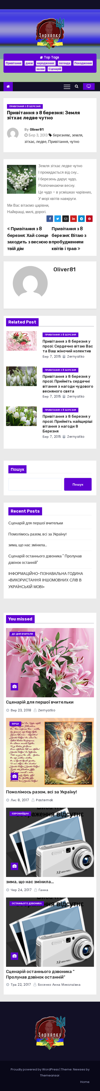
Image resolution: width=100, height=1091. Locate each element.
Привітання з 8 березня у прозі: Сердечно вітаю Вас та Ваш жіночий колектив (68, 346)
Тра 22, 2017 (21, 984)
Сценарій (55, 69)
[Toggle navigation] (67, 86)
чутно (74, 141)
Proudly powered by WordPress (35, 1069)
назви (40, 69)
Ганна (42, 890)
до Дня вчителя (22, 634)
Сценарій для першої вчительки (35, 523)
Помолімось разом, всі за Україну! (37, 534)
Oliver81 (36, 130)
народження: (46, 63)
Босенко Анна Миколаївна (58, 984)
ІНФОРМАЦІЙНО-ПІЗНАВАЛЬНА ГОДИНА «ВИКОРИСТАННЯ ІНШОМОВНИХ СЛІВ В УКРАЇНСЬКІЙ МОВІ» (45, 580)
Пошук (17, 469)
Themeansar (50, 1075)
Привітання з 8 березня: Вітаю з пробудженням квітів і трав (69, 238)
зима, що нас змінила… (27, 545)
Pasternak (44, 800)
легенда (64, 63)
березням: (61, 135)
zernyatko (75, 356)
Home (85, 1082)
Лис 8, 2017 (20, 800)
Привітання (13, 63)
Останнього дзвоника (27, 903)
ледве (41, 141)
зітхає (29, 141)
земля (77, 135)
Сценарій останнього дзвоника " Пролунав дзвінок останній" (40, 974)
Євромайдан (20, 813)
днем (29, 63)
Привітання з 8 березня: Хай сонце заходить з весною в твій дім (29, 238)
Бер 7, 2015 (52, 356)
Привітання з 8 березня (24, 106)
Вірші (15, 723)
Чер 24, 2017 (21, 890)
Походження (83, 63)
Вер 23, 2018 (21, 710)
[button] (78, 86)
